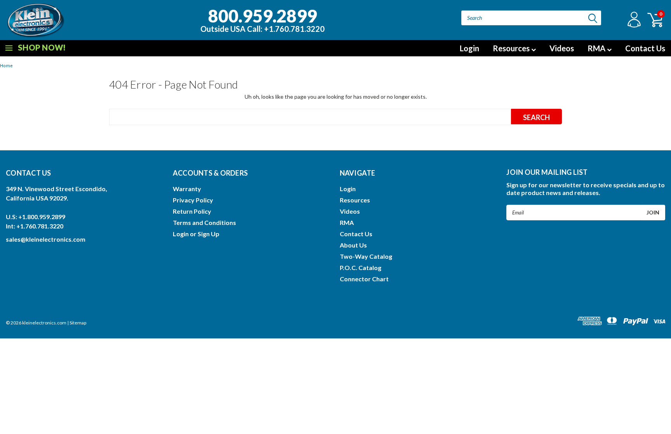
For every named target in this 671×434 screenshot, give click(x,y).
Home (6, 65)
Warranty (187, 188)
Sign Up (208, 233)
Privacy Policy (193, 200)
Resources (512, 48)
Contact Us (645, 48)
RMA (597, 48)
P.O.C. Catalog (360, 267)
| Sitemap (76, 323)
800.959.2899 (262, 19)
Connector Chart (364, 278)
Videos (561, 48)
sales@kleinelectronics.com (45, 239)
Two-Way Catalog (366, 256)
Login (469, 48)
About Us (353, 245)
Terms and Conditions (204, 222)
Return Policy (192, 211)
